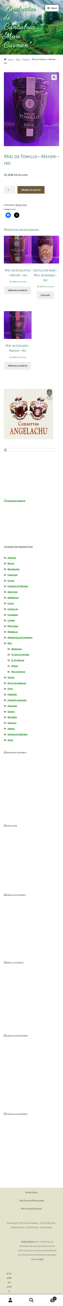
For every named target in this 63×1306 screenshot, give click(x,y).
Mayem (26, 59)
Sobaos (11, 729)
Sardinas (12, 723)
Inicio (10, 59)
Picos (10, 689)
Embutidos (13, 592)
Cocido (11, 581)
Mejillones (13, 626)
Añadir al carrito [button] (17, 290)
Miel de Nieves (18, 672)
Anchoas (12, 558)
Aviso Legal (31, 1192)
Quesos (11, 711)
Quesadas (12, 706)
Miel (18, 59)
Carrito (48, 1297)
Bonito (11, 563)
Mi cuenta (10, 1300)
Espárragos (13, 598)
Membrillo (13, 632)
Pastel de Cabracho (17, 683)
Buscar (31, 1300)
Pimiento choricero (17, 700)
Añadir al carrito (31, 189)
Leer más (45, 295)
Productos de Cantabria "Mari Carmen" (20, 27)
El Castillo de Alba (20, 654)
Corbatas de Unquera (18, 586)
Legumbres (13, 615)
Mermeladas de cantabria (20, 637)
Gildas (11, 603)
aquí (41, 1259)
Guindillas (13, 609)
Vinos (10, 740)
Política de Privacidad (31, 1200)
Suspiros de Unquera (18, 734)
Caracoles (12, 575)
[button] (54, 77)
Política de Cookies (31, 1208)
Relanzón (12, 717)
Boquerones (13, 569)
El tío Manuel (17, 660)
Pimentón (12, 694)
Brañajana (16, 649)
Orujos (11, 677)
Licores (11, 620)
